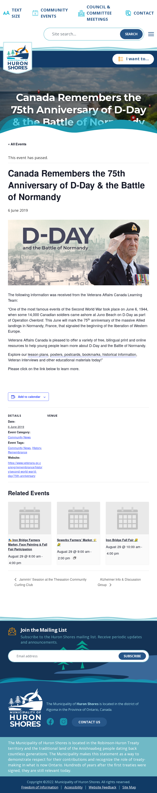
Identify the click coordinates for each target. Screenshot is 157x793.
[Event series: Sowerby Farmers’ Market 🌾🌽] (74, 558)
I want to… (137, 58)
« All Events (17, 144)
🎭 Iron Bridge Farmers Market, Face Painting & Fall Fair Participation (27, 544)
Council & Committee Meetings (99, 13)
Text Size (17, 13)
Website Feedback (102, 787)
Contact (144, 13)
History (36, 448)
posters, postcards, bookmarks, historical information (93, 354)
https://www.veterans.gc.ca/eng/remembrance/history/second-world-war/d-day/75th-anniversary (25, 469)
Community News (19, 437)
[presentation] (29, 518)
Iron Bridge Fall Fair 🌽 (122, 540)
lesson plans (38, 354)
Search (131, 34)
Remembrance (17, 452)
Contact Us (89, 722)
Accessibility (73, 787)
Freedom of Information (39, 787)
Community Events (54, 13)
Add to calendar (29, 397)
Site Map (129, 787)
